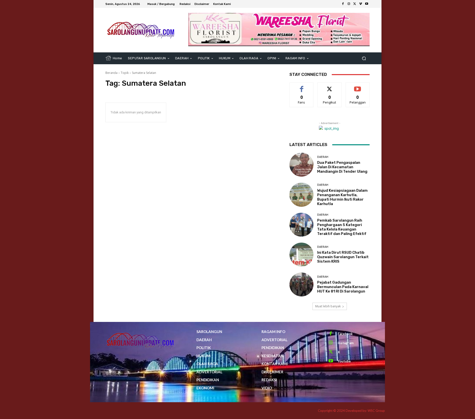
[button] (364, 58)
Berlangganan (358, 86)
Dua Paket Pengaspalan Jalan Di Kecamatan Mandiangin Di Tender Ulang (342, 167)
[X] (355, 4)
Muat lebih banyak (328, 306)
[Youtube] (367, 4)
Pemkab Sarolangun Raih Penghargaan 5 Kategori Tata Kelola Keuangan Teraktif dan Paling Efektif (341, 227)
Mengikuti (329, 86)
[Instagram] (349, 4)
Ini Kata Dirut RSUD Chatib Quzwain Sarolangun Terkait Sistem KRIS (343, 257)
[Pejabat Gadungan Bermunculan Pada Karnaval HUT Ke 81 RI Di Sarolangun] (301, 284)
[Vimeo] (361, 4)
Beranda (111, 73)
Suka (302, 86)
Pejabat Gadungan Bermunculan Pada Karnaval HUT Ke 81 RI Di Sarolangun (342, 286)
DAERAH (322, 157)
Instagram (346, 343)
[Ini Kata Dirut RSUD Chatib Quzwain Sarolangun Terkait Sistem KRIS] (301, 255)
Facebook (345, 334)
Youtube (344, 361)
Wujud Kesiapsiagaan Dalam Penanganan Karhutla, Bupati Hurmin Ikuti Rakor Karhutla (342, 197)
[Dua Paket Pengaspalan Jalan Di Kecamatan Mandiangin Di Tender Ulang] (301, 165)
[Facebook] (343, 4)
